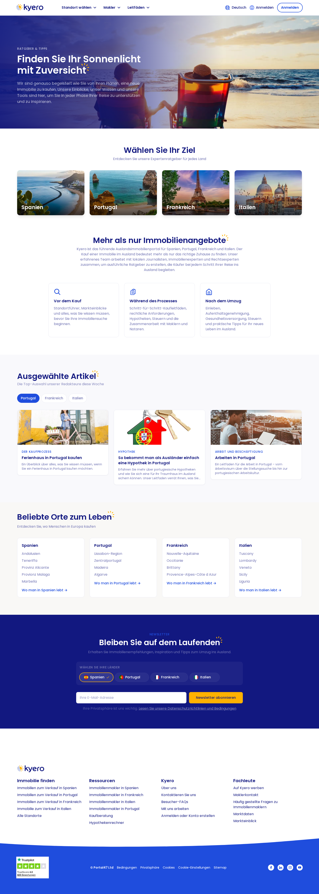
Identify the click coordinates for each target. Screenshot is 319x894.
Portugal (28, 398)
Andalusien (31, 553)
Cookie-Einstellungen (194, 867)
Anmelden (290, 7)
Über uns (168, 787)
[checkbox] (96, 677)
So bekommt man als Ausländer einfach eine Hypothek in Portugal (158, 460)
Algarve (100, 574)
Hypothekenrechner (106, 822)
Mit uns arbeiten (175, 808)
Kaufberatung (101, 815)
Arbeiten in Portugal (235, 457)
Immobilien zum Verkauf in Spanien (47, 787)
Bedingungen (127, 867)
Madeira (101, 567)
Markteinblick (245, 820)
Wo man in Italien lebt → (260, 590)
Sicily (243, 574)
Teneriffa (29, 560)
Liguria (244, 581)
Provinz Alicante (35, 567)
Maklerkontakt (245, 794)
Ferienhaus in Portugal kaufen (52, 457)
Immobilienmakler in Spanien (113, 787)
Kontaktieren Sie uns (178, 794)
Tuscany (246, 553)
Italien (77, 398)
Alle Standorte (29, 815)
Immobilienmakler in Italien (112, 801)
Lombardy (248, 560)
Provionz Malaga (36, 574)
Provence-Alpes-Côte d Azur (192, 574)
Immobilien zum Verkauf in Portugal (47, 794)
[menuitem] (51, 788)
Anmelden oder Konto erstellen (188, 815)
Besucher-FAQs (174, 801)
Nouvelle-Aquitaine (183, 553)
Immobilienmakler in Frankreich (116, 794)
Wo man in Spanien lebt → (44, 590)
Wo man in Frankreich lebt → (191, 583)
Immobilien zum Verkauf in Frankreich (49, 801)
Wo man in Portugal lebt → (117, 583)
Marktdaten (243, 813)
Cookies (169, 867)
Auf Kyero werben (248, 787)
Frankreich (54, 398)
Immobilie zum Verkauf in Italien (44, 808)
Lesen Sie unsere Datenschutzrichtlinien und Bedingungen (187, 708)
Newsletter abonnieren (216, 697)
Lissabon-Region (108, 553)
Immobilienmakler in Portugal (114, 808)
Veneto (245, 567)
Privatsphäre (149, 867)
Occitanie (175, 560)
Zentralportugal (107, 560)
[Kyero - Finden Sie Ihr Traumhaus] (29, 7)
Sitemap (220, 867)
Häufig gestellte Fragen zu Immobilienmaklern (255, 804)
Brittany (173, 567)
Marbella (29, 581)
